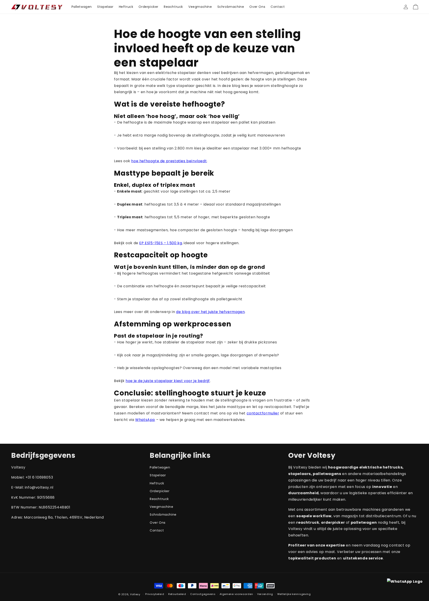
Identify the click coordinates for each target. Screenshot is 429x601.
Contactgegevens (203, 594)
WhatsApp (145, 419)
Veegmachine (161, 506)
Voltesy (135, 594)
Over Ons (158, 522)
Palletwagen (160, 467)
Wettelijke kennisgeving (294, 594)
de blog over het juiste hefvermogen (210, 311)
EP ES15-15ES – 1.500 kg (160, 243)
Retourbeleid (177, 594)
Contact (157, 530)
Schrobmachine (163, 514)
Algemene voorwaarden (236, 594)
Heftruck (157, 483)
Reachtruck (159, 499)
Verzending (265, 594)
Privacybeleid (154, 594)
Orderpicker (160, 491)
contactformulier (263, 413)
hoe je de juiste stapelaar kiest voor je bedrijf (168, 380)
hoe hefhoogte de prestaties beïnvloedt (169, 161)
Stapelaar (158, 475)
